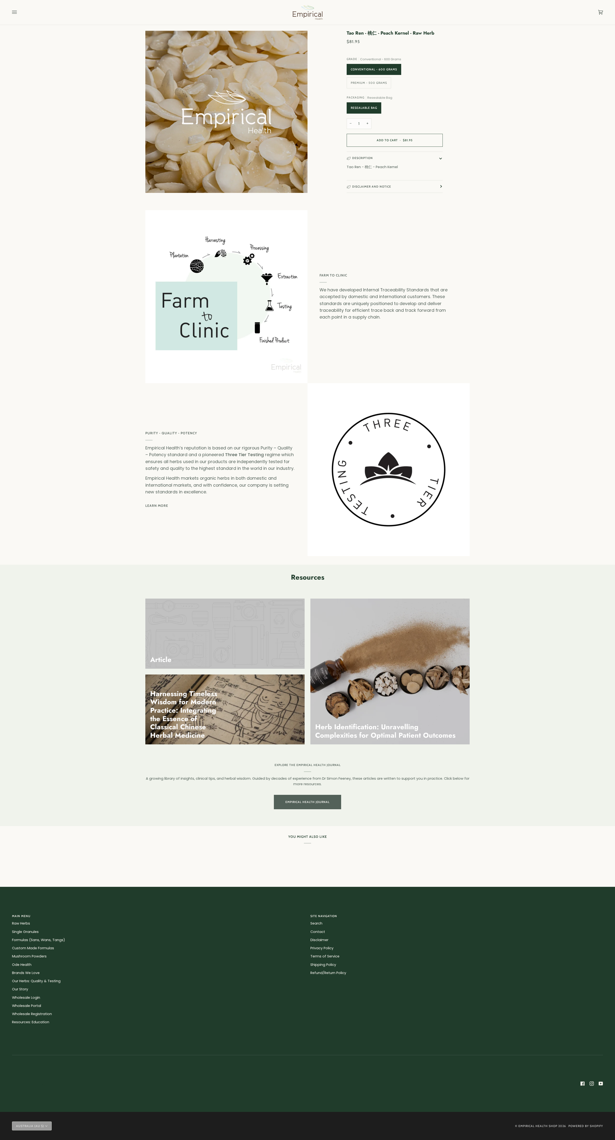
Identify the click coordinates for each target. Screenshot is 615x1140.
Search (316, 923)
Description (362, 158)
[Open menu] (19, 12)
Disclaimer (319, 940)
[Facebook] (582, 1083)
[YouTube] (601, 1083)
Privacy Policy (321, 948)
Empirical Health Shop (537, 1126)
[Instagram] (592, 1083)
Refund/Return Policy (328, 972)
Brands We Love (26, 972)
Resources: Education (30, 1022)
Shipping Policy (323, 964)
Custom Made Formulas (33, 948)
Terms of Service (324, 956)
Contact (317, 931)
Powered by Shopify (585, 1126)
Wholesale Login (26, 997)
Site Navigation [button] (323, 916)
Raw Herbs (21, 923)
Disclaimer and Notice (371, 186)
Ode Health (21, 964)
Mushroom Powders (29, 956)
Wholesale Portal (26, 1005)
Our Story (20, 989)
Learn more (156, 506)
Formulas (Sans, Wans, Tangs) (38, 940)
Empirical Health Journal (307, 802)
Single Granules (25, 931)
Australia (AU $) (30, 1126)
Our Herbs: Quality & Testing (36, 981)
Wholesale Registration (32, 1013)
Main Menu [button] (21, 916)
